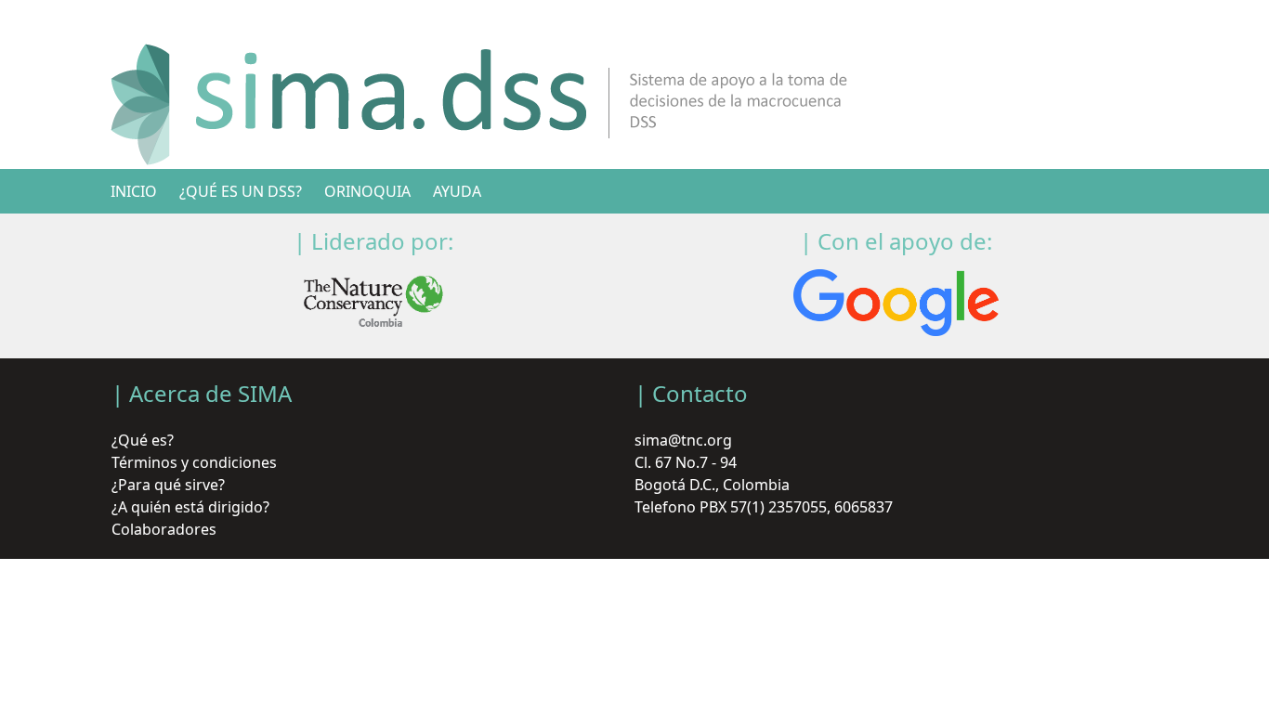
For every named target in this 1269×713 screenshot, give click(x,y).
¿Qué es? (142, 440)
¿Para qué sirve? (168, 484)
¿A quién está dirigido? (190, 507)
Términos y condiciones (194, 462)
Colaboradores (163, 529)
